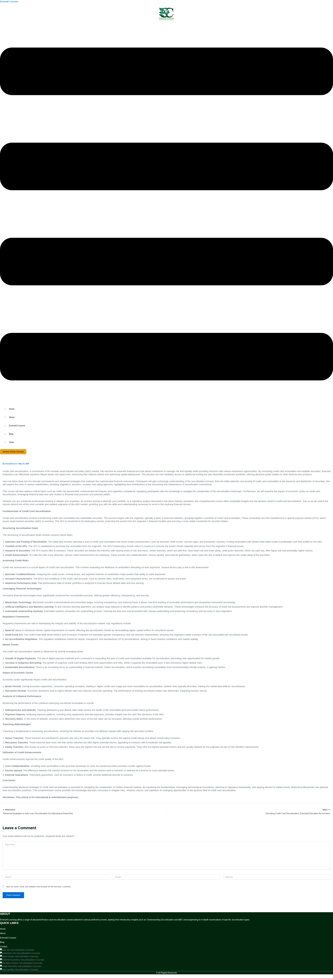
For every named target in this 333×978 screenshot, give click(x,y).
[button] (166, 214)
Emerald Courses (9, 1)
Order (11, 442)
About (11, 417)
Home (12, 409)
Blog (11, 434)
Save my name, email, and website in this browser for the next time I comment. (38, 887)
